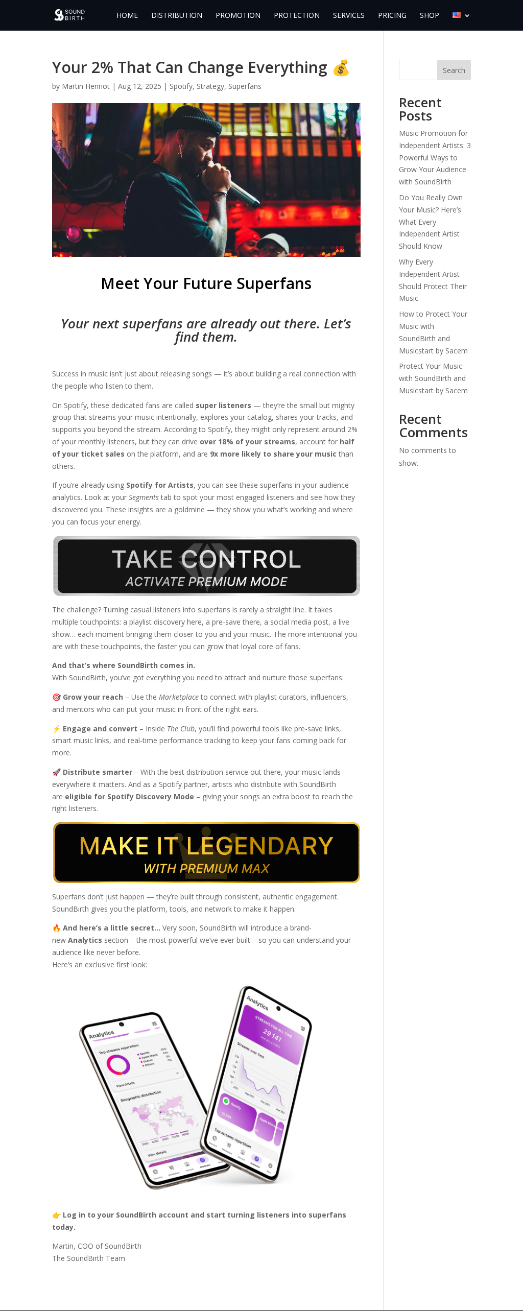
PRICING (392, 16)
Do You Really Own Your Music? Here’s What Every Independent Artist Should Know (431, 222)
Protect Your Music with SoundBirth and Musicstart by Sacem (433, 378)
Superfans (245, 86)
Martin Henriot (86, 86)
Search (454, 70)
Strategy (210, 86)
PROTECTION (297, 16)
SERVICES (349, 16)
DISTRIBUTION (176, 16)
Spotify (181, 86)
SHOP (429, 16)
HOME (127, 16)
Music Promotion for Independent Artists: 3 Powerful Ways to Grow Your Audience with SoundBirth (435, 157)
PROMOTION (238, 16)
